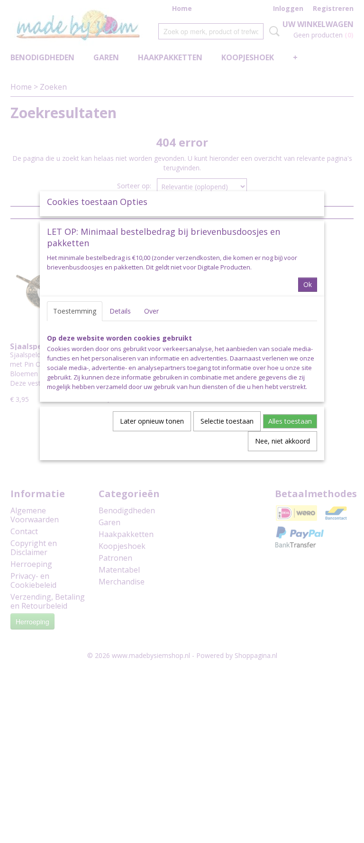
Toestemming (74, 310)
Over (151, 310)
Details (120, 310)
